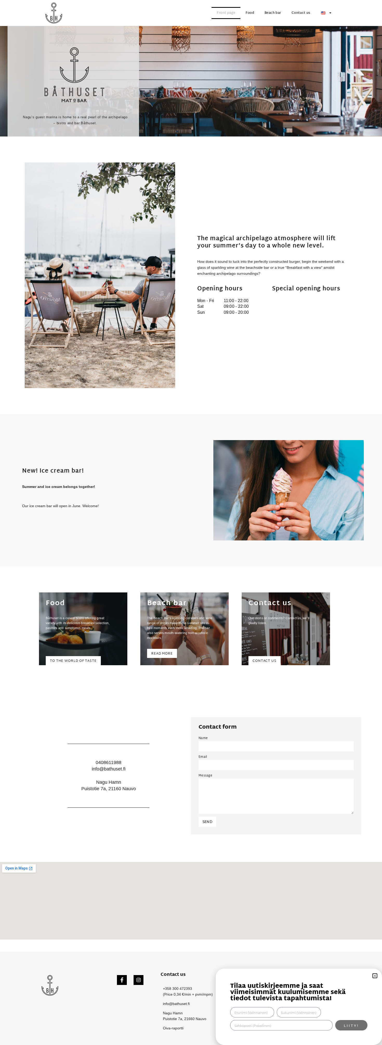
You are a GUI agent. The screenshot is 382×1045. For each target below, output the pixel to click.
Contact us (301, 13)
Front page (226, 13)
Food (250, 13)
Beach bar (273, 13)
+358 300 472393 (177, 989)
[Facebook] (122, 980)
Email (203, 757)
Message (205, 776)
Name (203, 738)
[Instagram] (138, 980)
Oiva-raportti (173, 1028)
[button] (375, 976)
